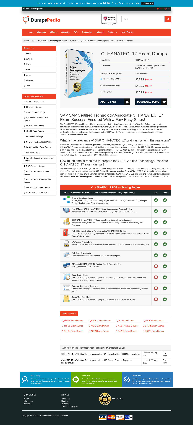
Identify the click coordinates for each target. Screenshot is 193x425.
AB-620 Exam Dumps (35, 131)
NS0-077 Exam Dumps (35, 102)
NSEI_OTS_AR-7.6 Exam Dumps (39, 142)
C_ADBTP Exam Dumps (126, 326)
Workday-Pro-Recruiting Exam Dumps (37, 181)
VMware (29, 80)
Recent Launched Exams (33, 96)
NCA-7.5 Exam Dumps (35, 166)
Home (30, 32)
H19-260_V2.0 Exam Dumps (37, 193)
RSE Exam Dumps (33, 153)
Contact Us (112, 32)
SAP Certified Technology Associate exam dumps (88, 177)
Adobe (28, 54)
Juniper (29, 59)
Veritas (28, 75)
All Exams (53, 32)
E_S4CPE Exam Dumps (153, 331)
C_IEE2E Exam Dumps (153, 321)
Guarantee (65, 32)
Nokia (28, 64)
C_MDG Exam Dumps (99, 326)
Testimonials (87, 32)
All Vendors (41, 32)
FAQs (76, 32)
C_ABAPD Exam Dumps (100, 321)
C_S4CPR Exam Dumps (153, 326)
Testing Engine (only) (111, 85)
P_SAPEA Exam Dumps (126, 331)
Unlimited (100, 32)
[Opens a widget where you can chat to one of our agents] (183, 420)
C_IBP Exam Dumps (125, 321)
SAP (33, 41)
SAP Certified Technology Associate (52, 41)
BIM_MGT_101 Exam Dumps (38, 187)
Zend (28, 86)
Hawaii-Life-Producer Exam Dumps (36, 119)
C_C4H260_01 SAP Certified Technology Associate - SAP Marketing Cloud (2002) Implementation (100, 354)
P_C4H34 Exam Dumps (72, 331)
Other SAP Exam (69, 313)
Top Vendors (28, 48)
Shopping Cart (164, 9)
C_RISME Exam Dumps (72, 321)
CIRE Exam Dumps (33, 107)
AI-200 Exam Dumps (34, 137)
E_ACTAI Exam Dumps (99, 331)
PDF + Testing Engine (111, 79)
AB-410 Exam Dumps (35, 126)
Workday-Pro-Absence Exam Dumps (36, 173)
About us (64, 401)
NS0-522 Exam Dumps (35, 112)
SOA (28, 70)
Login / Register (127, 32)
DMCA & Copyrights (69, 406)
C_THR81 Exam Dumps (72, 326)
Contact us (65, 399)
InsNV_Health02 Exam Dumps (38, 147)
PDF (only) (107, 92)
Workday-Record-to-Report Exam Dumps (38, 159)
